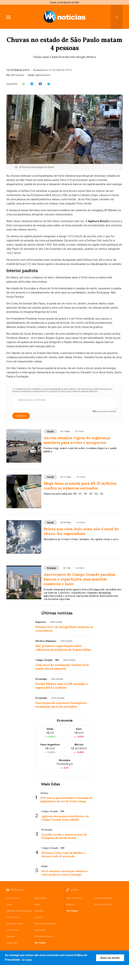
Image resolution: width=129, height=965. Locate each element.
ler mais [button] (27, 959)
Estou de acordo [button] (110, 957)
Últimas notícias (57, 613)
